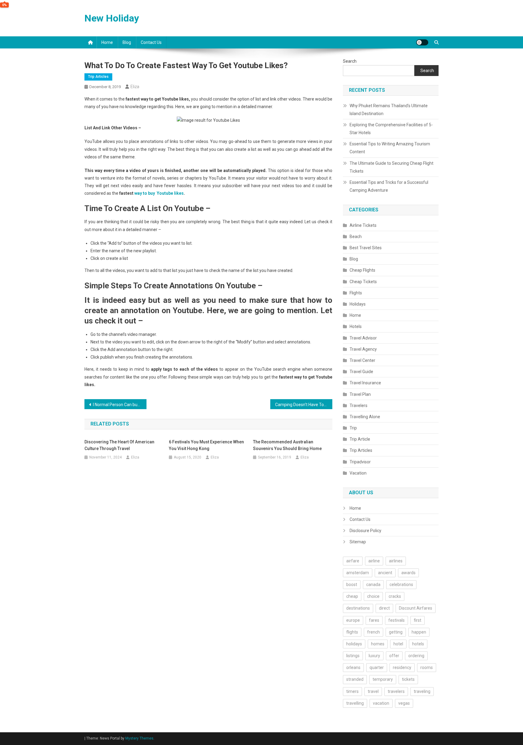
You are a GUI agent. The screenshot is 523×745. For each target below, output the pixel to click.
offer (394, 655)
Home (107, 42)
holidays (354, 643)
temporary (383, 679)
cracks (395, 596)
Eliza (134, 86)
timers (352, 691)
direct (384, 608)
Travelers (358, 405)
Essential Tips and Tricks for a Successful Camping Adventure (389, 186)
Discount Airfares (415, 608)
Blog (127, 42)
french (373, 632)
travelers (396, 691)
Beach (356, 236)
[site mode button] (422, 42)
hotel (398, 643)
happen (419, 632)
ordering (416, 655)
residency (402, 667)
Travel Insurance (365, 382)
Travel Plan (360, 394)
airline (374, 560)
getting (396, 632)
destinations (358, 608)
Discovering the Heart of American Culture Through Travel (119, 445)
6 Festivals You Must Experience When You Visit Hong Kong (206, 445)
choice (373, 596)
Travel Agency (363, 349)
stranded (354, 679)
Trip (353, 427)
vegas (404, 703)
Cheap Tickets (363, 281)
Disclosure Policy (365, 530)
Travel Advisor (363, 338)
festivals (396, 620)
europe (353, 620)
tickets (408, 679)
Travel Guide (361, 371)
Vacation (358, 473)
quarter (377, 667)
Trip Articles (98, 76)
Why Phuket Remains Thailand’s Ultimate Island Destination (389, 109)
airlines (396, 560)
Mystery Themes (139, 738)
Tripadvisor (360, 461)
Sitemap (358, 541)
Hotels (356, 326)
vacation (381, 703)
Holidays (358, 304)
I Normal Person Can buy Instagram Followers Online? (119, 404)
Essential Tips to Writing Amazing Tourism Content (390, 147)
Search (350, 61)
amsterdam (357, 572)
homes (377, 643)
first (417, 620)
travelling (355, 703)
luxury (374, 655)
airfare (352, 560)
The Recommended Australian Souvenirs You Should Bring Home (287, 445)
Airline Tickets (363, 225)
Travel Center (362, 360)
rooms (426, 667)
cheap (352, 596)
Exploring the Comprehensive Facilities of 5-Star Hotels (391, 128)
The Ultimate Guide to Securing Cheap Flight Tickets (391, 167)
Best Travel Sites (366, 247)
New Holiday (111, 18)
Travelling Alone (365, 416)
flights (352, 632)
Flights (356, 292)
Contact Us (151, 42)
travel (373, 691)
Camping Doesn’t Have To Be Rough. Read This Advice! (303, 404)
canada (373, 584)
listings (353, 655)
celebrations (401, 584)
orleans (353, 667)
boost (351, 584)
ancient (385, 572)
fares (374, 620)
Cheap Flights (362, 270)
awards (408, 572)
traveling (422, 691)
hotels (418, 643)
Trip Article (360, 439)
